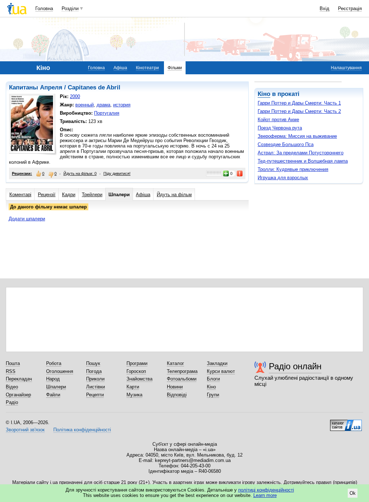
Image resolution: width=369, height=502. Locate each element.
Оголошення (59, 371)
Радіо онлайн (295, 366)
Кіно (264, 94)
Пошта (13, 363)
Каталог (175, 363)
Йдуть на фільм (174, 194)
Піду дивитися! (116, 173)
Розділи (70, 8)
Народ (53, 379)
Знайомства (139, 379)
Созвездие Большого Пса (286, 144)
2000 (75, 96)
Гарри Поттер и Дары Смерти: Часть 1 (299, 103)
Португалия (106, 113)
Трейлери (92, 194)
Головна (44, 8)
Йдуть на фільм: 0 (80, 173)
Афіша (120, 67)
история (121, 104)
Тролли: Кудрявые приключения (293, 169)
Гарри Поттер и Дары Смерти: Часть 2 (299, 111)
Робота (53, 363)
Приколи (95, 379)
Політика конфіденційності (82, 429)
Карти (132, 386)
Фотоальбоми (181, 379)
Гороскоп (136, 371)
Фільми (175, 67)
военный (84, 104)
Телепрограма (182, 371)
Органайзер (18, 394)
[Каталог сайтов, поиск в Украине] (346, 423)
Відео (12, 386)
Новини (175, 386)
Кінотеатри (147, 67)
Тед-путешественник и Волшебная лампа (303, 161)
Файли (53, 394)
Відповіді (177, 394)
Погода (94, 371)
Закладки (217, 363)
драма (103, 104)
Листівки (95, 386)
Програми (136, 363)
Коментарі (20, 194)
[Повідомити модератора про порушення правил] (240, 173)
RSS (10, 371)
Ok (353, 493)
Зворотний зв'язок (25, 429)
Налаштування (346, 67)
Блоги (213, 379)
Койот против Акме (278, 119)
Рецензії (46, 194)
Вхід (324, 8)
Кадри (68, 194)
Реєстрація (350, 8)
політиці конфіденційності (266, 490)
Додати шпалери (27, 218)
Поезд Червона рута (280, 128)
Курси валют (221, 371)
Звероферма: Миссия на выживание (297, 136)
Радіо (12, 402)
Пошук (93, 363)
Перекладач (19, 379)
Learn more (265, 495)
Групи (213, 394)
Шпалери (119, 194)
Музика (134, 394)
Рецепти (95, 394)
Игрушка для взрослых (283, 177)
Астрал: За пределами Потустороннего (300, 152)
